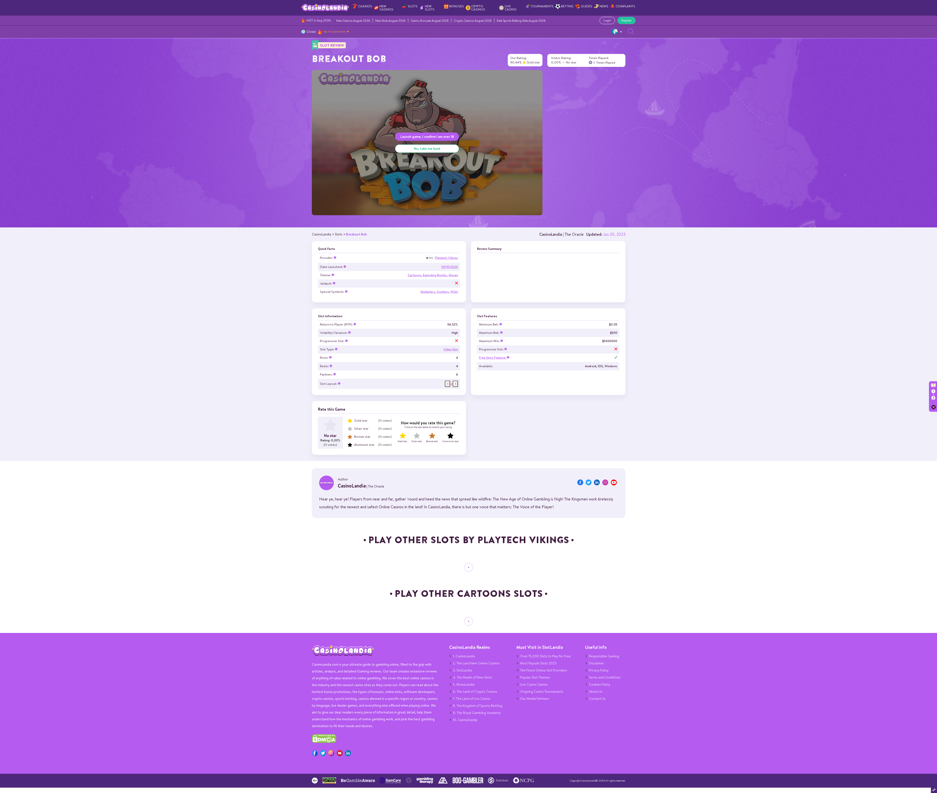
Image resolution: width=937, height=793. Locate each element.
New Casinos (386, 7)
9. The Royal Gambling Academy (477, 713)
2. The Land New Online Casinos (476, 663)
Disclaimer (596, 663)
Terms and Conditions (605, 677)
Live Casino (511, 7)
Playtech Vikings (446, 258)
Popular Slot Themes (535, 677)
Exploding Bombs (435, 275)
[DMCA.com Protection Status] (324, 742)
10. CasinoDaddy (465, 720)
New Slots (430, 7)
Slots (413, 6)
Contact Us (597, 698)
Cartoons (414, 275)
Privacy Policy (599, 670)
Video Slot (450, 349)
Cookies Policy (599, 684)
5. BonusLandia (464, 684)
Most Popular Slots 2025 (538, 663)
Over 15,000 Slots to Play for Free (545, 656)
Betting (567, 6)
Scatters (443, 292)
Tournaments (542, 6)
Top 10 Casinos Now (335, 31)
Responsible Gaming (604, 656)
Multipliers (427, 292)
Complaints (625, 6)
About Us (595, 691)
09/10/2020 (449, 267)
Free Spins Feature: (493, 358)
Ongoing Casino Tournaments (541, 691)
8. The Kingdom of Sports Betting (477, 705)
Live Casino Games (534, 684)
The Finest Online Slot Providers (543, 670)
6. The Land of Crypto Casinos (475, 691)
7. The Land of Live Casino (471, 698)
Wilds (454, 292)
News (604, 6)
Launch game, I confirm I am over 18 (427, 136)
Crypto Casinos (478, 7)
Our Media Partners (534, 698)
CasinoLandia (550, 234)
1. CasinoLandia (464, 656)
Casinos (365, 6)
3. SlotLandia (462, 670)
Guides (586, 6)
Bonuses (456, 6)
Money (453, 275)
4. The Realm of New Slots (472, 677)
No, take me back (427, 148)
